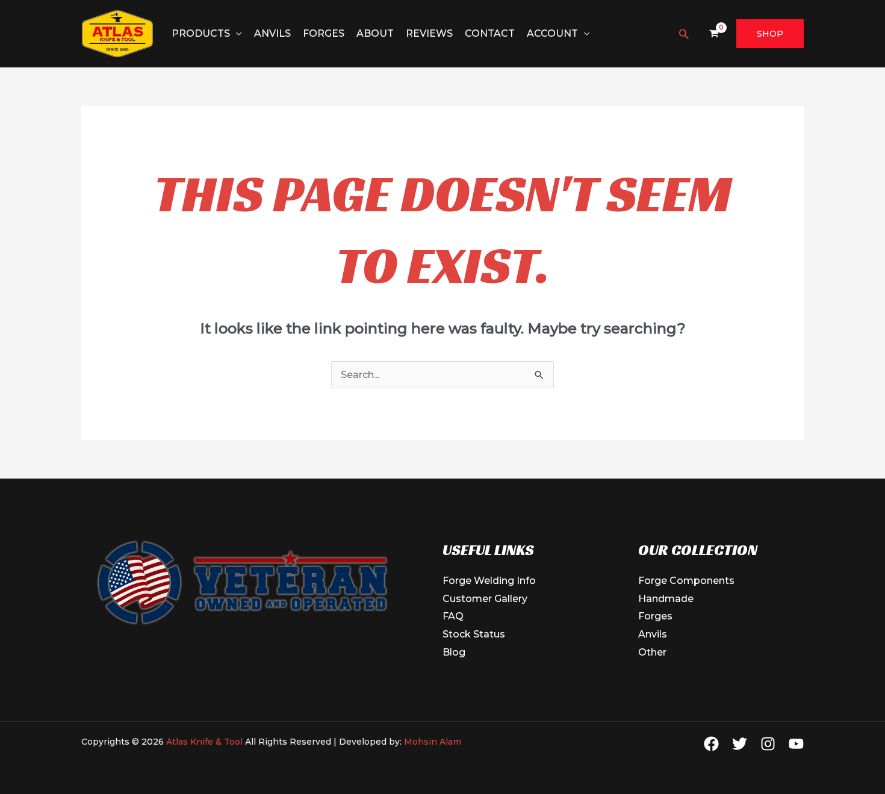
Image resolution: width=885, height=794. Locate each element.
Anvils (272, 33)
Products (201, 33)
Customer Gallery (484, 598)
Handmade (666, 598)
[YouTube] (796, 743)
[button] (684, 33)
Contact (490, 33)
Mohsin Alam (432, 741)
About (375, 33)
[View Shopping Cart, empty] (713, 34)
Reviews (429, 33)
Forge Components (686, 580)
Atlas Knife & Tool (205, 741)
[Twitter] (739, 743)
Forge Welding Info (489, 580)
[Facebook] (711, 743)
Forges (323, 33)
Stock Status (473, 634)
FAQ (453, 616)
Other (652, 652)
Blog (453, 652)
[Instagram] (767, 743)
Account (552, 33)
